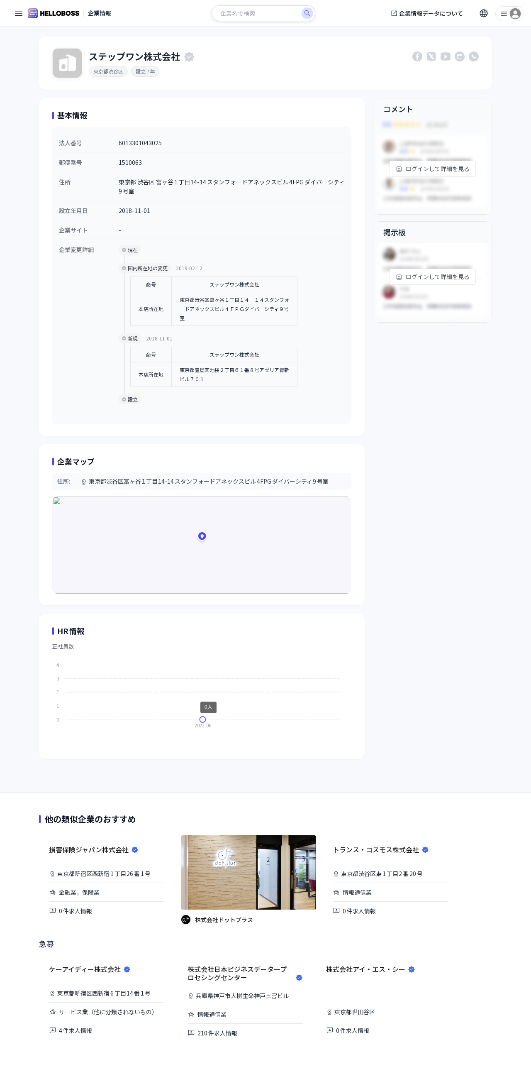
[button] (202, 537)
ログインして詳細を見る (438, 168)
